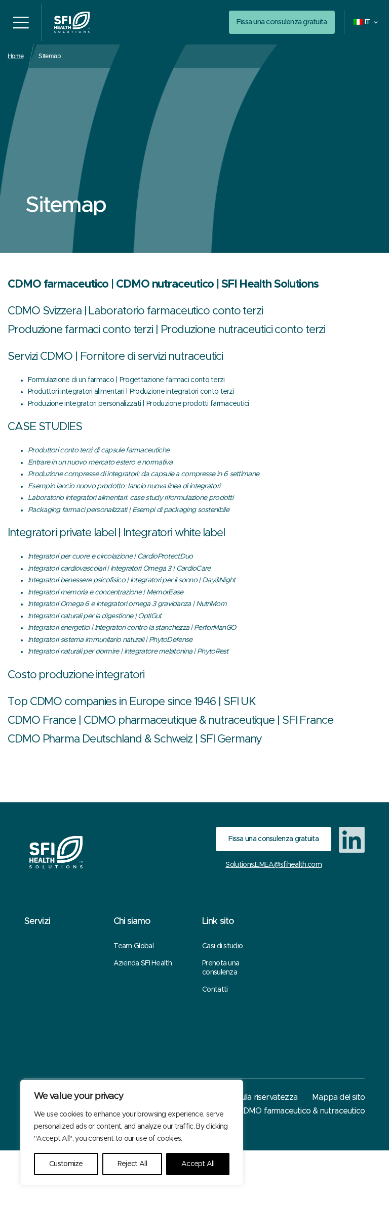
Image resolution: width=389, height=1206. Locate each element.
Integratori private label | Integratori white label (116, 533)
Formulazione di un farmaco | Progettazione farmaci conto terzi (126, 380)
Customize (66, 1164)
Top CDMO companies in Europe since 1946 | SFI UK (132, 702)
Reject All (132, 1164)
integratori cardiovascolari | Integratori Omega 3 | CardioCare (119, 568)
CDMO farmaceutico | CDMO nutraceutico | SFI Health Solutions (163, 284)
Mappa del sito (338, 1097)
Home (15, 56)
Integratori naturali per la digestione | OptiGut (94, 616)
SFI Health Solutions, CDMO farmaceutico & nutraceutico (266, 1111)
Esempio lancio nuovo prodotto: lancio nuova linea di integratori (124, 486)
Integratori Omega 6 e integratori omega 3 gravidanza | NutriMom (127, 604)
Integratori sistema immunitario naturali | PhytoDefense (110, 639)
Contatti (214, 989)
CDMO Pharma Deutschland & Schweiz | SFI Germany (135, 739)
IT (368, 22)
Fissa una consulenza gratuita (282, 22)
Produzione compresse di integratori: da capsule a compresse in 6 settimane (143, 474)
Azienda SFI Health (142, 963)
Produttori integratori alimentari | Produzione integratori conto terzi (131, 391)
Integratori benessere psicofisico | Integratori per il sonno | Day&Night (132, 580)
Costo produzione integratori (76, 675)
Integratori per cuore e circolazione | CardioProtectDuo (110, 556)
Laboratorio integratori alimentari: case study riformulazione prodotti (130, 497)
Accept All (197, 1164)
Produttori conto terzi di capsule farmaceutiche (98, 450)
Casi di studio (222, 946)
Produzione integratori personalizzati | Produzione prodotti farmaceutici (138, 403)
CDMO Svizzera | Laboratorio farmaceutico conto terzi (135, 311)
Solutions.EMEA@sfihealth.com (273, 864)
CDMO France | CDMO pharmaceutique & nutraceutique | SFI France (170, 720)
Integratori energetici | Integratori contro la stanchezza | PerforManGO (132, 627)
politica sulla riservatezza (254, 1097)
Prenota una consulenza (220, 968)
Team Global (133, 946)
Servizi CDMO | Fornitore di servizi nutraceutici (115, 356)
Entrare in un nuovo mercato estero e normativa (100, 462)
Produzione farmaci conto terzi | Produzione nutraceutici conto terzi (166, 330)
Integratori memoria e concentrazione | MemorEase (105, 592)
